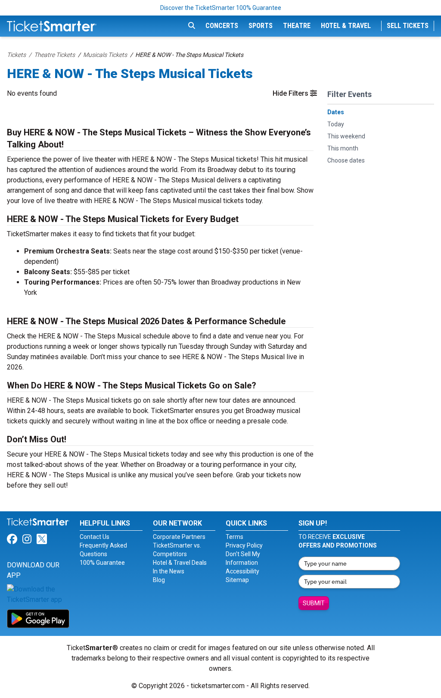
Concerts (221, 26)
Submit (314, 603)
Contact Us (94, 536)
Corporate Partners (179, 536)
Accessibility (242, 571)
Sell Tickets (408, 26)
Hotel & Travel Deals (180, 562)
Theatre (297, 26)
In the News (168, 571)
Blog (159, 579)
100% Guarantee (102, 562)
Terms (234, 536)
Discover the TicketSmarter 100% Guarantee (220, 7)
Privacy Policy (244, 545)
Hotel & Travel (346, 26)
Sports (260, 26)
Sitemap (237, 579)
